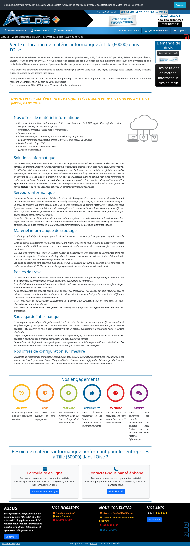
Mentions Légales (11, 543)
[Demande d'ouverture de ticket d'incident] (186, 37)
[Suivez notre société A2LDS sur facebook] (186, 529)
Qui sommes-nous (158, 30)
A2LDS (93, 543)
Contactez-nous (131, 30)
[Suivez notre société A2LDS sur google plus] (186, 535)
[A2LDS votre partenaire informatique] (33, 18)
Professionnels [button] (16, 30)
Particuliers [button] (40, 30)
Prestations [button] (63, 30)
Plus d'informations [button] (133, 5)
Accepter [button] (180, 5)
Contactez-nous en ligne (45, 491)
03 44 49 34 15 (115, 491)
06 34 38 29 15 (110, 529)
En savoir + (11, 536)
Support (181, 30)
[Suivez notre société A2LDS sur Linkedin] (186, 524)
